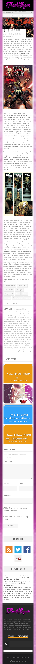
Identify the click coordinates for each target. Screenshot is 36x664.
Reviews (7, 298)
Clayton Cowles (10, 286)
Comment (8, 461)
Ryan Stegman (17, 298)
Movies (24, 661)
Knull (17, 294)
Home (5, 16)
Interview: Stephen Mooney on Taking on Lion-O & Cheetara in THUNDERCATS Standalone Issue (17, 584)
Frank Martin (9, 290)
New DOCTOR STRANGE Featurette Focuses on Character (17, 416)
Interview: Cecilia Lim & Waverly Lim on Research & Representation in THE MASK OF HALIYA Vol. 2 (17, 597)
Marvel (24, 294)
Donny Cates (22, 286)
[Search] (28, 12)
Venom (27, 298)
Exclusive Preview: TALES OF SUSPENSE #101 (19, 396)
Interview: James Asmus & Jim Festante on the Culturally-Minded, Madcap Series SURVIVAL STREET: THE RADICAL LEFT (18, 578)
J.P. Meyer (19, 290)
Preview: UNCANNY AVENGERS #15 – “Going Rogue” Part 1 (18, 437)
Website (7, 495)
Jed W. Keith (8, 34)
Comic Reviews (9, 36)
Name (6, 483)
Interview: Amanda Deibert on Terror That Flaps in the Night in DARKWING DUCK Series (17, 589)
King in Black (9, 294)
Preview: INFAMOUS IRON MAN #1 (19, 376)
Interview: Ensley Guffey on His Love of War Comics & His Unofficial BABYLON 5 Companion (18, 592)
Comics (18, 661)
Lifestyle (12, 661)
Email (21, 483)
